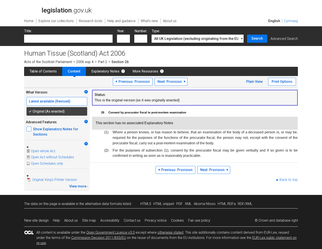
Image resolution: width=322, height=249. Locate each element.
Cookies (177, 220)
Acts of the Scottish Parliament (48, 62)
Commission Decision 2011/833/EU (98, 238)
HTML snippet (163, 204)
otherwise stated (170, 232)
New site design (36, 220)
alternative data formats (103, 204)
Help (56, 220)
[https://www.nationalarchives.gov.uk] (271, 7)
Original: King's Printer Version (54, 180)
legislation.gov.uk (60, 4)
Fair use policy (199, 220)
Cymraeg (291, 21)
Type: (156, 31)
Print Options (282, 81)
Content (74, 71)
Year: (120, 31)
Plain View (254, 81)
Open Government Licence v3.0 (110, 232)
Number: (140, 31)
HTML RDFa (227, 204)
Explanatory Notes (105, 71)
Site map (89, 220)
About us (71, 220)
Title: (28, 31)
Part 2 (102, 62)
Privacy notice (156, 220)
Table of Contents (43, 71)
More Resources (145, 71)
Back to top (289, 180)
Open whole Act (43, 151)
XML (188, 204)
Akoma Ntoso (205, 204)
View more (77, 186)
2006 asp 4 (85, 62)
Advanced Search (284, 39)
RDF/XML (245, 204)
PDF (179, 204)
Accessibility (109, 220)
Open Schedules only (47, 163)
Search (257, 38)
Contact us (132, 220)
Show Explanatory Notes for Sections (55, 131)
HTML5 (145, 204)
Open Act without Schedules (52, 157)
